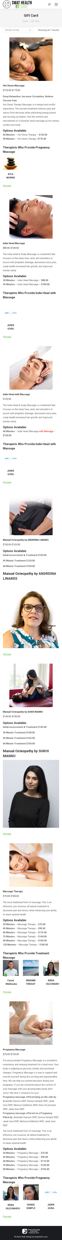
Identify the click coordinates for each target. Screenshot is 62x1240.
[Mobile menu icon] (56, 4)
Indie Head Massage (14, 243)
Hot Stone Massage (14, 85)
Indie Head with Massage (16, 394)
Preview (7, 185)
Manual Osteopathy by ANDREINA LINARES (26, 540)
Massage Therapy (13, 891)
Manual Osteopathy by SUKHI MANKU (23, 711)
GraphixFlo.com (41, 1237)
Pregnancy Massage (14, 1049)
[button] (5, 975)
